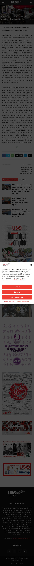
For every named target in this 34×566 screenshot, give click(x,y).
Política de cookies (9, 301)
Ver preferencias (17, 297)
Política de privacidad (23, 301)
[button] (31, 265)
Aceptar (17, 287)
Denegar (17, 292)
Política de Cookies (19, 280)
